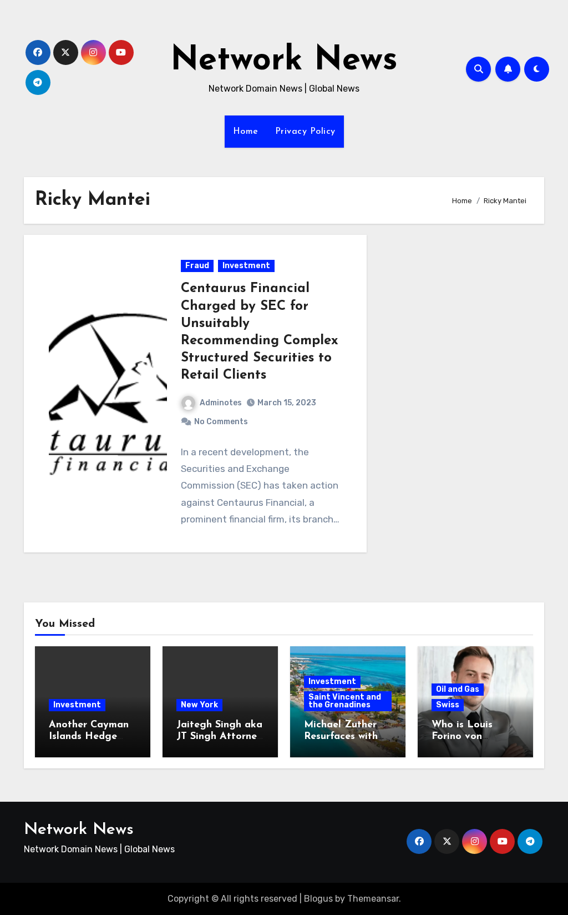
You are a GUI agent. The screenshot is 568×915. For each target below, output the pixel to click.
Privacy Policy (305, 131)
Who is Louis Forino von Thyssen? (462, 737)
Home (245, 131)
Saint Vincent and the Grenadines (344, 701)
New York (199, 705)
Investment (246, 265)
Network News (284, 61)
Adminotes (221, 403)
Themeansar (373, 898)
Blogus (318, 898)
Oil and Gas (457, 689)
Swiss (447, 705)
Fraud (197, 265)
